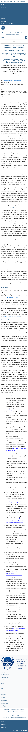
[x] (21, 730)
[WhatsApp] (19, 730)
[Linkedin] (25, 730)
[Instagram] (16, 730)
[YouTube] (14, 730)
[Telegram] (23, 730)
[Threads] (17, 730)
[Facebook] (26, 730)
